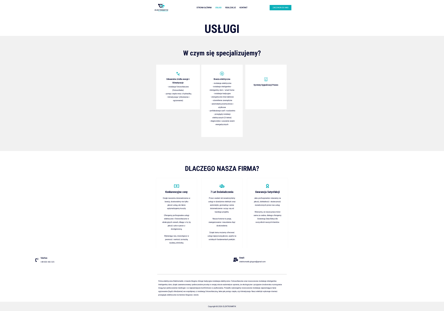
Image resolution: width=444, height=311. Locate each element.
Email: (242, 258)
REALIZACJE (230, 7)
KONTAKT (243, 7)
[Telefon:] (37, 260)
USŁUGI (218, 7)
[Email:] (236, 260)
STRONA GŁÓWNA (204, 7)
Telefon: (44, 258)
